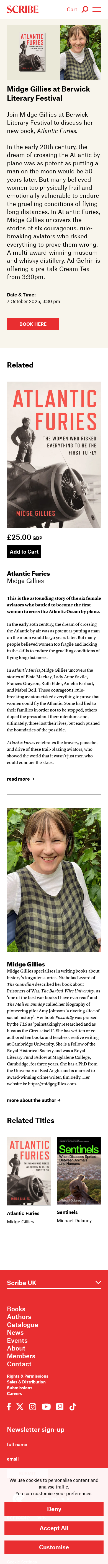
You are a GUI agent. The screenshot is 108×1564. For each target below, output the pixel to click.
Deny (54, 1508)
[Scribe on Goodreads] (59, 1406)
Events (17, 1340)
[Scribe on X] (20, 1406)
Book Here (33, 324)
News (15, 1332)
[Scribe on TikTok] (71, 1406)
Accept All (54, 1527)
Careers (14, 1393)
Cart (72, 9)
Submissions (19, 1387)
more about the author (31, 1100)
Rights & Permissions (27, 1375)
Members (21, 1356)
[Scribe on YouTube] (46, 1406)
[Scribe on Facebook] (10, 1406)
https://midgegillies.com (52, 1083)
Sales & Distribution (26, 1381)
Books (16, 1309)
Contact (19, 1364)
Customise (54, 1547)
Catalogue (22, 1324)
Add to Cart (24, 551)
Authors (19, 1316)
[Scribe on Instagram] (32, 1406)
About (16, 1348)
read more (18, 778)
